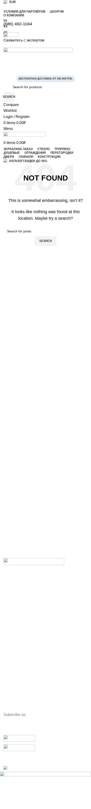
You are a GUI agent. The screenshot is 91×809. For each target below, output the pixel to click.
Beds (7, 667)
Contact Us (12, 591)
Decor (8, 708)
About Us (10, 583)
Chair (7, 635)
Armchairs (11, 659)
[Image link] (34, 563)
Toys (7, 699)
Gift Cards (11, 615)
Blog (7, 607)
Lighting (9, 691)
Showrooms (12, 599)
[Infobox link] (45, 386)
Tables (8, 643)
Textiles (9, 683)
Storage (9, 675)
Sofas (8, 651)
